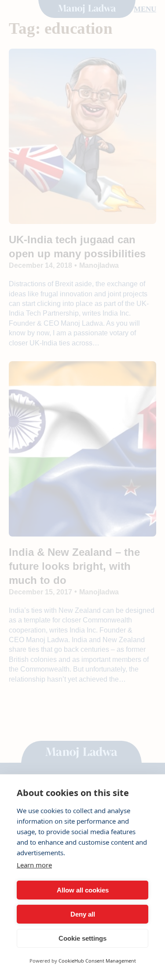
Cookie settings (82, 938)
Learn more (34, 864)
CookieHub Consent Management (97, 960)
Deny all (82, 914)
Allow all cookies (83, 890)
